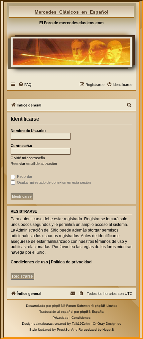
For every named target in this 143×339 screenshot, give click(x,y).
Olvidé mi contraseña (28, 158)
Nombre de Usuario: (28, 131)
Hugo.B (108, 329)
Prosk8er (64, 329)
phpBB (57, 305)
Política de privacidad (71, 262)
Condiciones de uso (29, 262)
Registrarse (22, 276)
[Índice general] (71, 51)
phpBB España (92, 311)
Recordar (24, 176)
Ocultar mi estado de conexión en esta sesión (53, 182)
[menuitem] (25, 85)
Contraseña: (21, 146)
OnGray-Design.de (107, 323)
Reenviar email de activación (34, 164)
